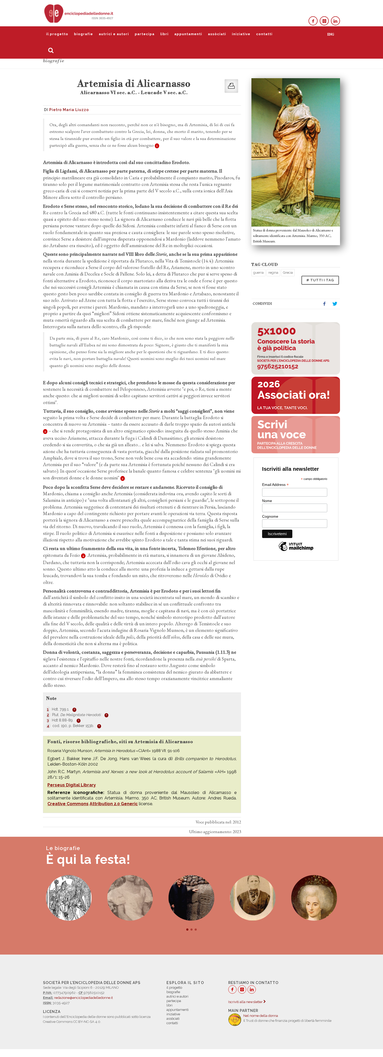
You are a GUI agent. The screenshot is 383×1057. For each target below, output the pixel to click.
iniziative (241, 34)
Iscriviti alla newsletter (245, 1002)
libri (164, 34)
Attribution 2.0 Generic (114, 803)
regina (273, 272)
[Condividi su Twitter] (335, 304)
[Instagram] (324, 21)
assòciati (217, 34)
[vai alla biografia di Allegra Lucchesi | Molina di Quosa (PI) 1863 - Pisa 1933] (252, 898)
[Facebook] (313, 21)
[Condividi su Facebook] (324, 304)
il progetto (57, 34)
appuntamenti (188, 34)
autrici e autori (114, 34)
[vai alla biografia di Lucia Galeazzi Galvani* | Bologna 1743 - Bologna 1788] (314, 898)
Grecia (288, 272)
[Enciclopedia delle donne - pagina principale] (79, 13)
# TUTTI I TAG (320, 280)
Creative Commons (68, 803)
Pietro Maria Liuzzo (69, 110)
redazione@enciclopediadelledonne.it (83, 998)
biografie (83, 34)
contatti (264, 34)
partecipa (145, 34)
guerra (258, 272)
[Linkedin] (335, 21)
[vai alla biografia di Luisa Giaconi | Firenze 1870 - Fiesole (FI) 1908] (130, 898)
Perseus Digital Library (71, 785)
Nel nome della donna (260, 1016)
